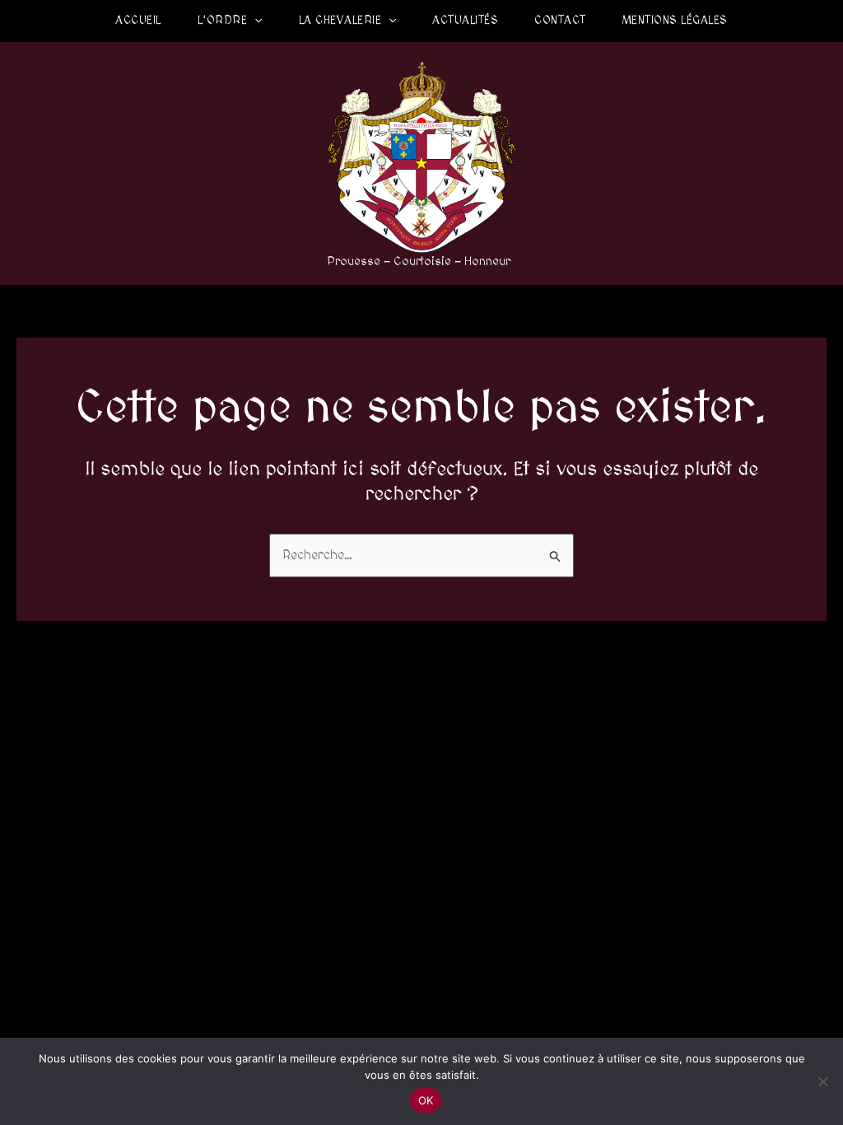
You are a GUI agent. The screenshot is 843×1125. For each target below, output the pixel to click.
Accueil (138, 20)
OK (426, 1100)
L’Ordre (223, 20)
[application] (254, 20)
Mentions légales (675, 20)
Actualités (465, 20)
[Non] (822, 1081)
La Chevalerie (340, 20)
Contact (560, 20)
